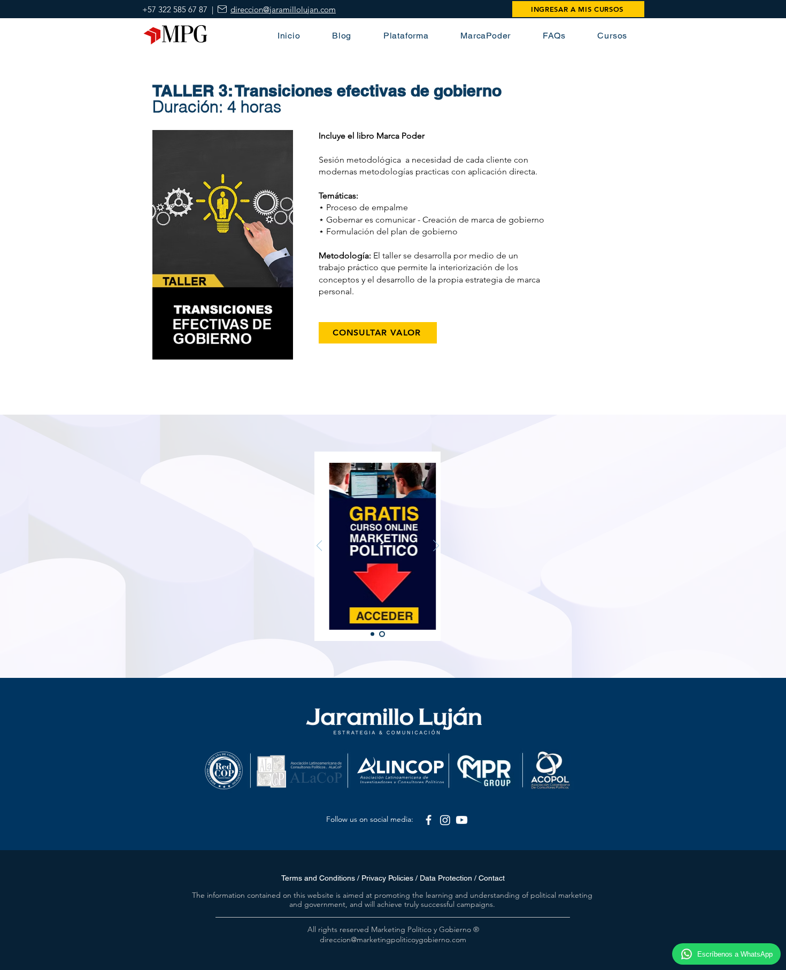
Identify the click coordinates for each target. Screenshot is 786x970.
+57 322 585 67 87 (174, 9)
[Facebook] (428, 820)
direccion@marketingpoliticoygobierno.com (393, 939)
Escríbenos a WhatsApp (735, 954)
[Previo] (319, 546)
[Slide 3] (382, 634)
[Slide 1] (372, 634)
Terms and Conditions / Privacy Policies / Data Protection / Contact (393, 878)
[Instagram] (445, 820)
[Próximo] (436, 546)
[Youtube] (461, 820)
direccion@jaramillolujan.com (283, 9)
